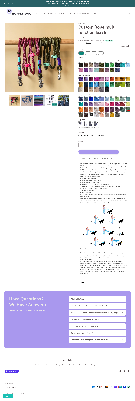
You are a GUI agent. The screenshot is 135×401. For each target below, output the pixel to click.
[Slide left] (7, 100)
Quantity (80, 141)
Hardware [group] (96, 158)
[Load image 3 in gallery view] (39, 100)
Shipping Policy (66, 365)
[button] (38, 13)
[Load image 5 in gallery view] (63, 100)
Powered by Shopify (20, 393)
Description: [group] (86, 158)
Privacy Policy (45, 365)
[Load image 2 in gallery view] (27, 100)
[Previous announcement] (43, 3)
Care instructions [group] (108, 158)
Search (37, 365)
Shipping (88, 42)
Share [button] (82, 282)
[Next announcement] (92, 3)
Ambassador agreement (92, 365)
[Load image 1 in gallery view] (14, 100)
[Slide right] (72, 100)
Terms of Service (78, 365)
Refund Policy (56, 365)
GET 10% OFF (8, 396)
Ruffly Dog (11, 393)
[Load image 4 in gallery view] (51, 100)
